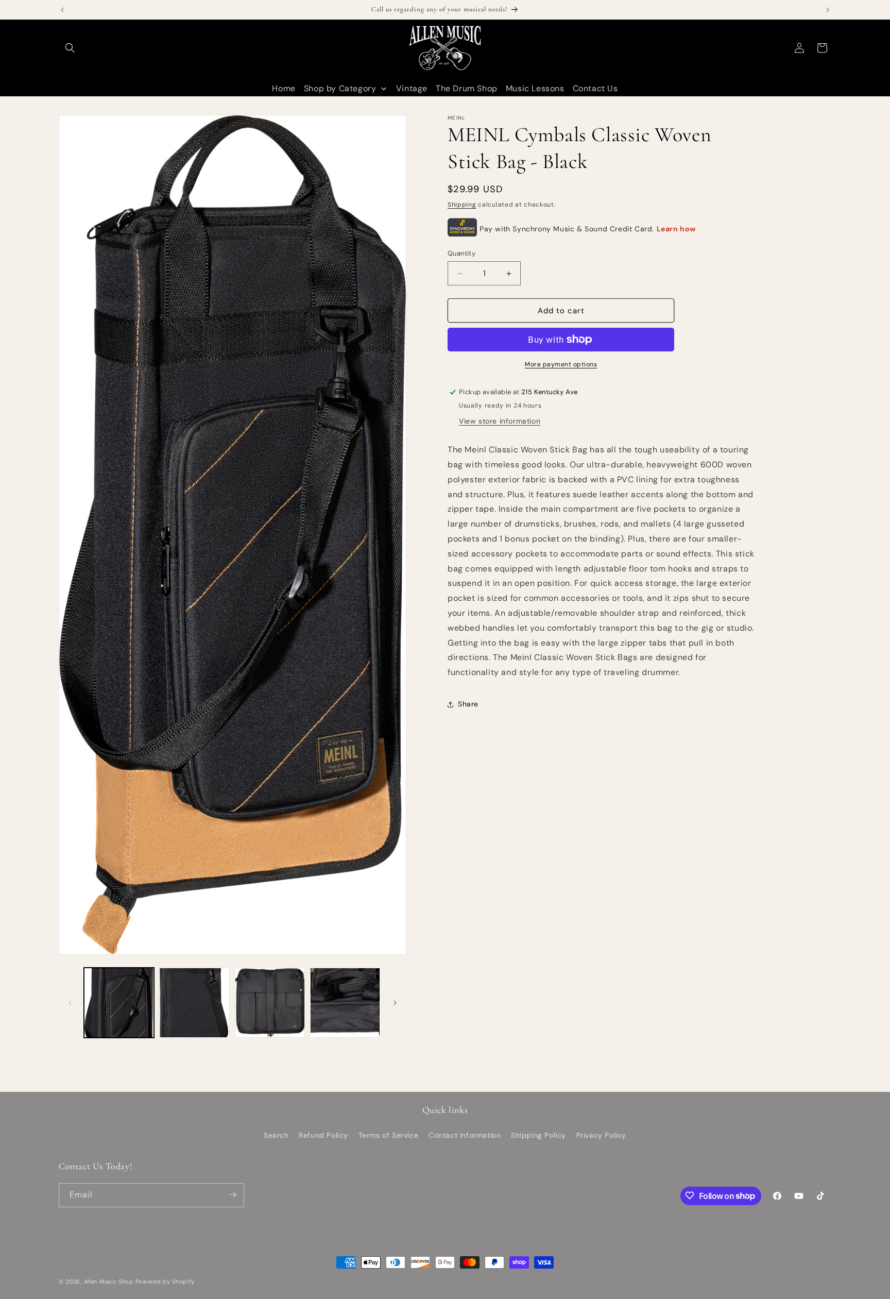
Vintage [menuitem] (411, 88)
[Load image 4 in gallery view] (345, 1003)
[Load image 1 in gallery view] (119, 1003)
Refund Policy (323, 1135)
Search (276, 1135)
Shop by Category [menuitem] (340, 88)
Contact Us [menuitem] (595, 88)
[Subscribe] (232, 1195)
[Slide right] (395, 1002)
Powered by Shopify (165, 1281)
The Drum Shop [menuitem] (467, 88)
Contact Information (465, 1135)
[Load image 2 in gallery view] (194, 1003)
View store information (499, 421)
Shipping (462, 204)
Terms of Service (388, 1135)
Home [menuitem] (283, 88)
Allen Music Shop (108, 1281)
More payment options (561, 364)
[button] (70, 48)
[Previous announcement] (62, 10)
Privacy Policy (601, 1135)
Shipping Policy (538, 1135)
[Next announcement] (827, 10)
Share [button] (468, 703)
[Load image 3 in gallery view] (270, 1003)
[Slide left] (70, 1002)
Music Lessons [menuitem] (535, 88)
